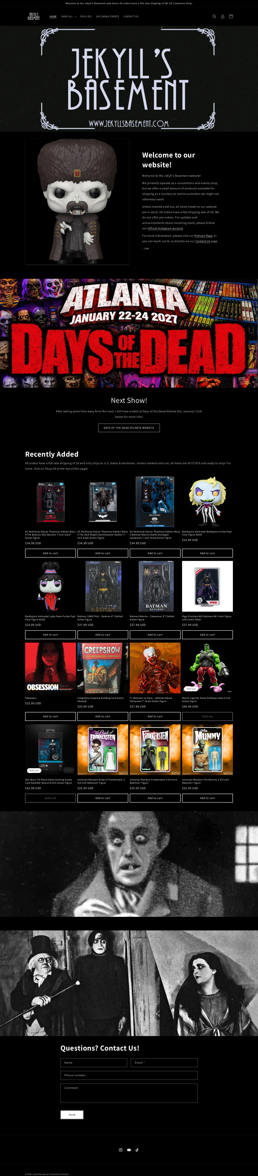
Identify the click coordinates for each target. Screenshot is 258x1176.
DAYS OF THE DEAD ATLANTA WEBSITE (129, 427)
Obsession (30, 698)
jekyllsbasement (41, 1174)
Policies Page (203, 236)
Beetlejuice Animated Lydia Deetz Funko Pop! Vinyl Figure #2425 (50, 618)
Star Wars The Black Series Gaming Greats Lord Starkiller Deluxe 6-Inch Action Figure (48, 781)
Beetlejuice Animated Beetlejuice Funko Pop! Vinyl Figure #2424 (207, 533)
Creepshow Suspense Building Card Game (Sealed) (100, 700)
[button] (68, 16)
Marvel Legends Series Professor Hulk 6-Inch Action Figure (206, 700)
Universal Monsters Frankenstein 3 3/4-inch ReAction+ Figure (153, 781)
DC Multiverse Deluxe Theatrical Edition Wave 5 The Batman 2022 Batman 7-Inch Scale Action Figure (50, 535)
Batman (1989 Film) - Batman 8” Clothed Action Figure (100, 618)
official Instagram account (165, 228)
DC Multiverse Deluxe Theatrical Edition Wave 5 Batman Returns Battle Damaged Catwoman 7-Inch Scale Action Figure (155, 535)
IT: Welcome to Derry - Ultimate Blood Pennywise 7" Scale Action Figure (151, 700)
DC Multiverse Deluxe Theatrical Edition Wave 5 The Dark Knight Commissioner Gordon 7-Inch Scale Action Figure (102, 535)
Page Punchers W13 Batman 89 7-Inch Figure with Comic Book (207, 618)
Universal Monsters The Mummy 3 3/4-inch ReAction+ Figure (205, 781)
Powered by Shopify (59, 1174)
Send (72, 1114)
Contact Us (202, 241)
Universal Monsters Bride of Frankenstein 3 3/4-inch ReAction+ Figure (100, 781)
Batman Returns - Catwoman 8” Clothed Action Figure (152, 618)
